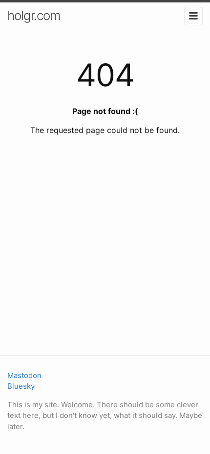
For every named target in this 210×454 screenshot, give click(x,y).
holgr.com (33, 15)
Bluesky (21, 386)
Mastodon (24, 375)
